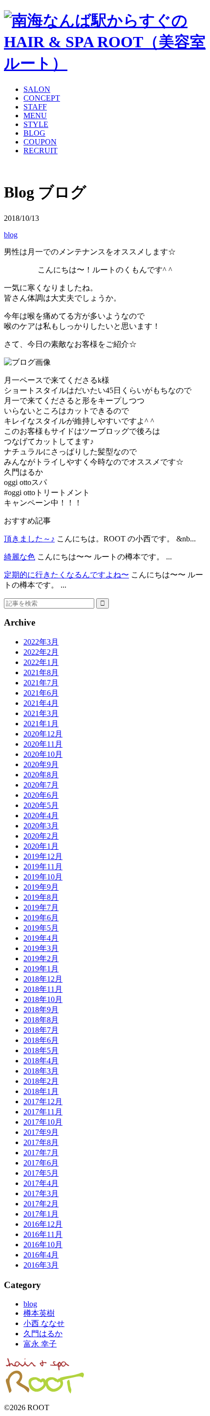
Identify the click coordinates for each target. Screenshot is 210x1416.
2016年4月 (41, 1255)
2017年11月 (43, 1112)
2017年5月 (41, 1173)
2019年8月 (41, 897)
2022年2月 (41, 652)
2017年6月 (41, 1163)
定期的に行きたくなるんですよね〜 (66, 575)
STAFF (35, 107)
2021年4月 (41, 703)
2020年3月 (41, 826)
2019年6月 (41, 918)
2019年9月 (41, 887)
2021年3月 (41, 713)
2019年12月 (43, 856)
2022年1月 (41, 662)
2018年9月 (41, 1009)
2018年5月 (41, 1050)
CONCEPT (41, 98)
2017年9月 (41, 1132)
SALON (36, 89)
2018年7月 (41, 1030)
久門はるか (43, 1333)
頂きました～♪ (29, 539)
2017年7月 (41, 1152)
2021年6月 (41, 693)
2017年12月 (43, 1101)
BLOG (34, 133)
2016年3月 (41, 1265)
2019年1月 (41, 969)
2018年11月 (43, 989)
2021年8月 (41, 672)
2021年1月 (41, 723)
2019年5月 (41, 928)
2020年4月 (41, 815)
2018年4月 (41, 1061)
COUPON (40, 142)
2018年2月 (41, 1081)
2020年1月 (41, 846)
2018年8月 (41, 1020)
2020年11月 (43, 744)
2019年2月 (41, 958)
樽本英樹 (39, 1313)
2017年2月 (41, 1204)
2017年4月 (41, 1183)
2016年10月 (43, 1244)
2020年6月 (41, 795)
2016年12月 (43, 1224)
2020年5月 (41, 805)
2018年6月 (41, 1040)
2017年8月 (41, 1142)
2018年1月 (41, 1091)
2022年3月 (41, 642)
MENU (35, 115)
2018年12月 (43, 979)
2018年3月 (41, 1071)
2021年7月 (41, 683)
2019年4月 (41, 938)
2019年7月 (41, 907)
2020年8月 (41, 775)
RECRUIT (40, 150)
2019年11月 (43, 866)
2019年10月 (43, 877)
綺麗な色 (19, 557)
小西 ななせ (43, 1323)
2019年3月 (41, 948)
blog (11, 235)
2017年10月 (43, 1122)
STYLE (35, 124)
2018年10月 (43, 999)
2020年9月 (41, 764)
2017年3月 (41, 1193)
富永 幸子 (40, 1344)
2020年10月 (43, 754)
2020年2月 (41, 836)
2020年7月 (41, 785)
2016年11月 (43, 1234)
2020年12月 (43, 734)
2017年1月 (41, 1214)
